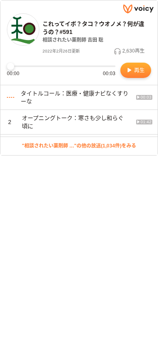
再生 (138, 70)
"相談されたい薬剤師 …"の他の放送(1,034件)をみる (79, 146)
